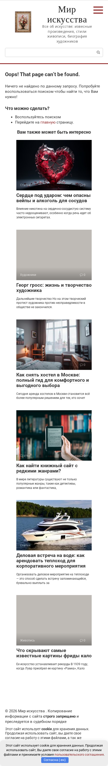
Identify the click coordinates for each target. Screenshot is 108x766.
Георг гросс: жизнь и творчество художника (54, 287)
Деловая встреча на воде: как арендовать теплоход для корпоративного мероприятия (51, 560)
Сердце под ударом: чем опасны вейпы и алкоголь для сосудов (53, 197)
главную (48, 122)
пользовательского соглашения (79, 754)
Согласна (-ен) (55, 760)
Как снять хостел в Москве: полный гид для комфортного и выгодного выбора (52, 380)
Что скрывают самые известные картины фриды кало (54, 653)
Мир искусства (67, 14)
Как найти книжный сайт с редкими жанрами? (47, 468)
